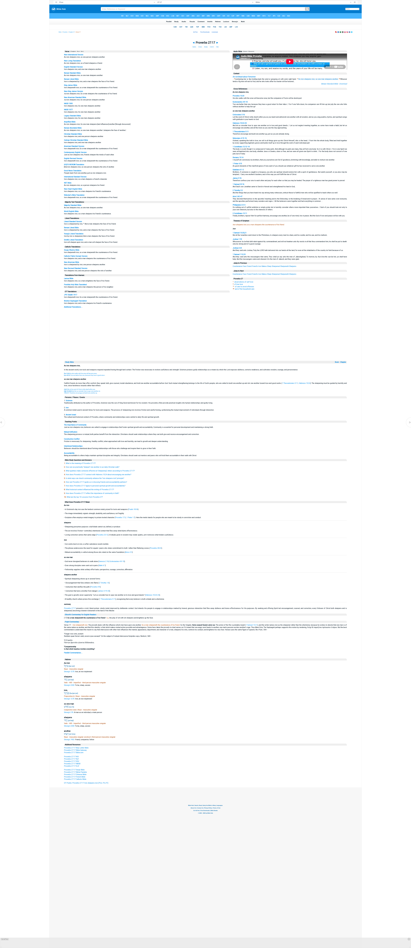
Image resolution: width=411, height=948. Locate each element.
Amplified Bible (69, 122)
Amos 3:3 (128, 552)
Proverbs (65, 32)
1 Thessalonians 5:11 (241, 132)
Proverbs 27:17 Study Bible (74, 770)
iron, (313, 79)
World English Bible (71, 211)
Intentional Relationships (73, 446)
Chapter (343, 362)
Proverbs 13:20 (238, 96)
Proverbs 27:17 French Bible (74, 777)
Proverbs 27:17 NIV (71, 757)
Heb (217, 47)
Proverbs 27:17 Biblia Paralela (75, 772)
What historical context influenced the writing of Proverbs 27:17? (90, 490)
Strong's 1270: (69, 672)
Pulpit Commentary (72, 622)
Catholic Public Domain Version (75, 256)
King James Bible (70, 85)
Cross (200, 47)
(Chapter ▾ (73, 51)
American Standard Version (74, 146)
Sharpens (292, 266)
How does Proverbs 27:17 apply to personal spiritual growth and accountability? (95, 486)
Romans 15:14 (238, 157)
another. (335, 79)
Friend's (255, 266)
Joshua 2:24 (237, 248)
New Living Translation (72, 61)
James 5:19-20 (103, 591)
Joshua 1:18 (237, 239)
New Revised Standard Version (75, 268)
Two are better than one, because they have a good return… (85, 375)
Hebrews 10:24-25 (240, 123)
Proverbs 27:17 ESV (71, 761)
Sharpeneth (284, 266)
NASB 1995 (68, 103)
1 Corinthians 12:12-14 (241, 147)
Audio (194, 47)
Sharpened (276, 266)
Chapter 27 (71, 32)
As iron (301, 79)
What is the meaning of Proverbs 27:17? (81, 463)
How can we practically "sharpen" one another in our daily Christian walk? (92, 467)
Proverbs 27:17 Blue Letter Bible (76, 748)
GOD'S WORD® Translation (74, 165)
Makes (264, 266)
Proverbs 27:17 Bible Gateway (75, 750)
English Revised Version (73, 158)
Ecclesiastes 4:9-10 (240, 102)
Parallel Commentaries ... (73, 653)
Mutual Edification (70, 432)
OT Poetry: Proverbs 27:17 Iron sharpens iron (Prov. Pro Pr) (86, 783)
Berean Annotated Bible (73, 128)
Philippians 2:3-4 (239, 205)
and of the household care (244, 289)
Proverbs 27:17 (70, 608)
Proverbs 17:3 (120, 517)
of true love (238, 284)
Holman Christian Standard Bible (76, 140)
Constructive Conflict (72, 439)
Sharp (269, 266)
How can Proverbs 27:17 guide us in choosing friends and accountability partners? (96, 482)
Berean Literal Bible (71, 79)
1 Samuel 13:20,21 (239, 233)
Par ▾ (78, 51)
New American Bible (71, 262)
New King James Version (73, 91)
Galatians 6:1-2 (238, 170)
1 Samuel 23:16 (238, 184)
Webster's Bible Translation (74, 195)
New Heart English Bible (73, 189)
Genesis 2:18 (104, 561)
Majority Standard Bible (72, 205)
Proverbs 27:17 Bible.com (73, 753)
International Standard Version (75, 177)
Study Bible (69, 362)
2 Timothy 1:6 (104, 583)
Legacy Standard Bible (72, 116)
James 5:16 (237, 178)
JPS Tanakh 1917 (70, 295)
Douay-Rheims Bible (71, 250)
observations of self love (243, 282)
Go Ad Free (4, 939)
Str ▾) (81, 51)
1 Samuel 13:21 (251, 625)
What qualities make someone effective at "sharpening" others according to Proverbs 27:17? (100, 471)
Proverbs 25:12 (102, 535)
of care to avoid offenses (244, 287)
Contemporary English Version (75, 152)
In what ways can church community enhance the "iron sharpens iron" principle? (95, 478)
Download (343, 84)
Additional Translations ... (73, 307)
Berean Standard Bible (72, 73)
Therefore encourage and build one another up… (81, 393)
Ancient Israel (71, 415)
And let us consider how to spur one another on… (82, 391)
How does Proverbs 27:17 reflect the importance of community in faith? (92, 493)
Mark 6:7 (102, 565)
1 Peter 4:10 (237, 164)
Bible (60, 32)
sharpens (307, 79)
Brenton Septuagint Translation (75, 301)
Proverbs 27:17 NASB (72, 764)
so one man (320, 79)
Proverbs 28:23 (156, 548)
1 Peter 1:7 (131, 517)
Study (206, 47)
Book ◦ (337, 362)
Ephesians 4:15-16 (240, 138)
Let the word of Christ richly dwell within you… (80, 389)
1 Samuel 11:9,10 (239, 254)
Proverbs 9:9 (95, 587)
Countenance (237, 266)
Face (244, 266)
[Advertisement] (205, 345)
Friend (249, 266)
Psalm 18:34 (133, 509)
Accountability (69, 453)
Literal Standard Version (73, 221)
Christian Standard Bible (73, 134)
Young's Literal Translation (73, 234)
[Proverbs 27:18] (408, 427)
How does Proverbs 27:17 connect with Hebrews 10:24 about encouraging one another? (98, 475)
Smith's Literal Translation (73, 240)
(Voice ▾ (245, 51)
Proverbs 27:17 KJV (71, 766)
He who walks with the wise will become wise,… (81, 373)
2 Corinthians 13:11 (240, 213)
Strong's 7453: (69, 740)
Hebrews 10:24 (304, 383)
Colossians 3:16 (239, 115)
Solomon (69, 401)
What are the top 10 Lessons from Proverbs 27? (85, 497)
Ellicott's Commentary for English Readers (80, 615)
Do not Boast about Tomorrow (244, 77)
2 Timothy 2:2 (238, 190)
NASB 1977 (68, 110)
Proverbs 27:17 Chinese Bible (75, 774)
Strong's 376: (69, 712)
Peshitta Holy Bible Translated (75, 285)
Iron (259, 266)
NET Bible (67, 183)
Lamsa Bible (68, 278)
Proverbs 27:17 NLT (71, 759)
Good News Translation (72, 171)
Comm (212, 47)
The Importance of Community (75, 425)
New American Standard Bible (75, 97)
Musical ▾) (251, 51)
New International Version (73, 55)
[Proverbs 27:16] (2, 427)
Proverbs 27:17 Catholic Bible (75, 779)
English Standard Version (73, 67)
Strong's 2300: (69, 685)
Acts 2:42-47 (237, 196)
